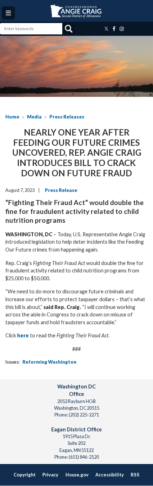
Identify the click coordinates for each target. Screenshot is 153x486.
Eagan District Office (76, 429)
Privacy (50, 474)
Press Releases (66, 117)
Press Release (61, 190)
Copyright (25, 474)
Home (12, 117)
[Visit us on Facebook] (115, 29)
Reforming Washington (49, 362)
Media (34, 117)
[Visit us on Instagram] (122, 29)
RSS (135, 474)
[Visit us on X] (107, 29)
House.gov (77, 474)
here (23, 335)
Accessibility (109, 474)
